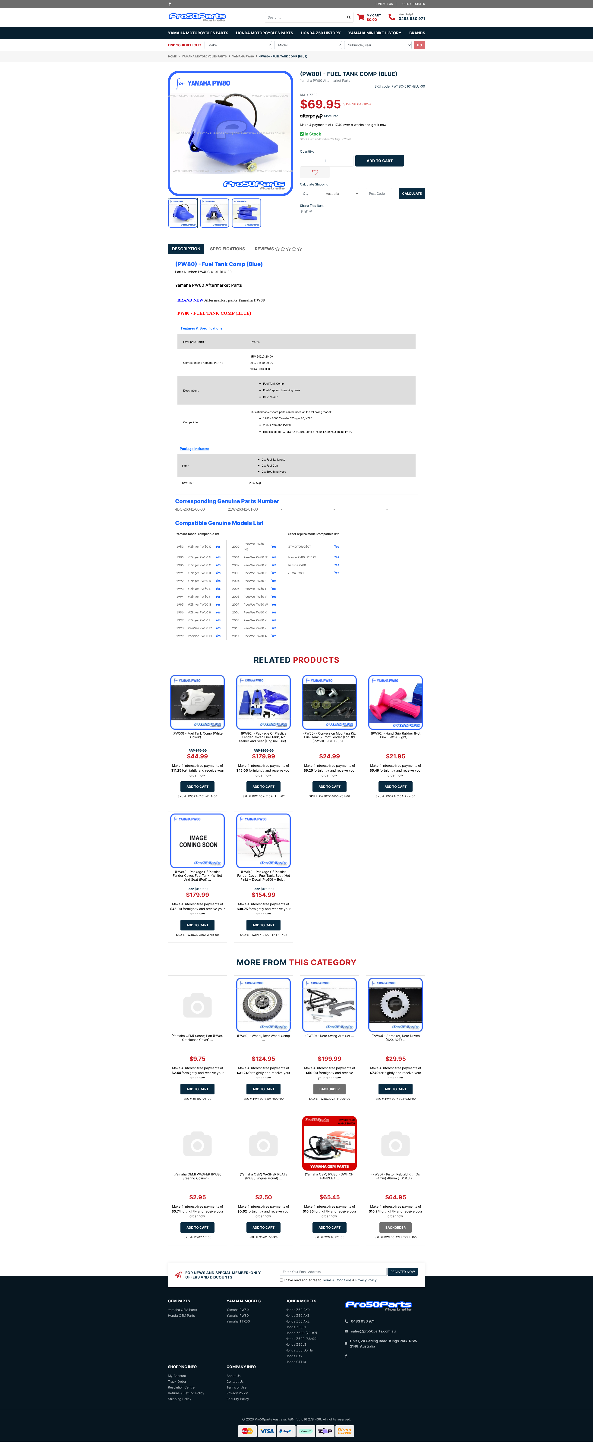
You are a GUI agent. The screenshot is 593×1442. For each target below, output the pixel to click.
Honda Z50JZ (295, 1344)
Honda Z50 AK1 (297, 1315)
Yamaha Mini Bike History (374, 33)
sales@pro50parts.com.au (373, 1331)
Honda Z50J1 (295, 1327)
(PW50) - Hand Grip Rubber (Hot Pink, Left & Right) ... (395, 735)
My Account (177, 1376)
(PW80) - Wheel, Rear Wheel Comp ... (263, 1038)
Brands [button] (417, 33)
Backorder (329, 1089)
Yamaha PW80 (238, 1315)
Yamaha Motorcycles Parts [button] (198, 33)
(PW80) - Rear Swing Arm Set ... (329, 1036)
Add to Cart (380, 160)
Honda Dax (293, 1356)
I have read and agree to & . (331, 1280)
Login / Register (413, 4)
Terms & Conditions (336, 1280)
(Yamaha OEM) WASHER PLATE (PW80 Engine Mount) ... (263, 1176)
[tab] (186, 249)
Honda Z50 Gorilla (299, 1350)
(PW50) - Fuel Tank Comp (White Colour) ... (198, 735)
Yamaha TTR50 (238, 1321)
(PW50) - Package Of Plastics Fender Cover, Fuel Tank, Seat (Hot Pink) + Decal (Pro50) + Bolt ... (263, 876)
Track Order (177, 1381)
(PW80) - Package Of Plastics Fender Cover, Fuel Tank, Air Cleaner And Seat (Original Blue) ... (263, 737)
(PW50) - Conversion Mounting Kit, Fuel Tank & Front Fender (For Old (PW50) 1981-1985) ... (329, 737)
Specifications (227, 248)
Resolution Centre (181, 1387)
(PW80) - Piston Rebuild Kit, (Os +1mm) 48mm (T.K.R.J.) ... (395, 1176)
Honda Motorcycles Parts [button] (264, 33)
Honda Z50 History (321, 33)
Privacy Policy (366, 1280)
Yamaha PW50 (238, 1310)
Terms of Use (236, 1387)
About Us (233, 1376)
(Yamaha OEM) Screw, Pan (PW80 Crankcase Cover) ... (197, 1038)
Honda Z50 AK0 (297, 1310)
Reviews (265, 248)
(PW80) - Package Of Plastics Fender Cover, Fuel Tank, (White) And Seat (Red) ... (197, 876)
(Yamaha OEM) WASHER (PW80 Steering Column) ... (197, 1176)
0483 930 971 (412, 18)
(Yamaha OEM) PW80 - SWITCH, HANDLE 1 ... (329, 1176)
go (419, 45)
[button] (315, 172)
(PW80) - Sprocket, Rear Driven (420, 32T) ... (396, 1038)
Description (186, 248)
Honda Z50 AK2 (297, 1321)
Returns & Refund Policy (186, 1393)
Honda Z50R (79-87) (301, 1333)
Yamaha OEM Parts (182, 1310)
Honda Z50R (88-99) (301, 1339)
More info (330, 116)
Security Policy (238, 1399)
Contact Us (235, 1381)
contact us (384, 4)
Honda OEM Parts (181, 1315)
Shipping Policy (179, 1399)
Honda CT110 (295, 1362)
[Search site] (348, 17)
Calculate (412, 193)
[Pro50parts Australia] (197, 17)
